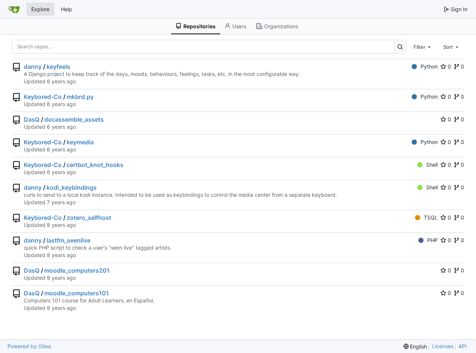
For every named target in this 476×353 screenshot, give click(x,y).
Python (429, 66)
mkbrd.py (80, 96)
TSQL (431, 217)
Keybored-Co (43, 96)
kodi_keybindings (71, 187)
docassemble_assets (74, 119)
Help (66, 9)
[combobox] (423, 46)
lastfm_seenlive (68, 240)
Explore (40, 9)
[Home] (14, 9)
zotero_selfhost (89, 217)
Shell (432, 164)
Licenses (442, 346)
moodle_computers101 (76, 293)
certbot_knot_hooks (95, 165)
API (463, 346)
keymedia (80, 142)
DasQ (31, 119)
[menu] (415, 346)
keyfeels (58, 66)
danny (33, 66)
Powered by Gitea (29, 346)
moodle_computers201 (77, 270)
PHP (432, 240)
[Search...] (400, 47)
